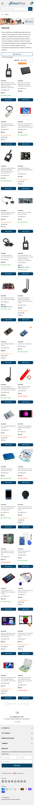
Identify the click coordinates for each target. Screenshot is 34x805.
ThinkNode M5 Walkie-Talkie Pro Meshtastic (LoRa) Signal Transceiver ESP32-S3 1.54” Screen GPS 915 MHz (8, 171)
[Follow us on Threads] (25, 781)
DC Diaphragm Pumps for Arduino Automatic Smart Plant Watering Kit (8, 125)
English (20, 773)
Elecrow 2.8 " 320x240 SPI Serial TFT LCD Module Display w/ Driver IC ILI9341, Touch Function (25, 125)
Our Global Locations (6, 773)
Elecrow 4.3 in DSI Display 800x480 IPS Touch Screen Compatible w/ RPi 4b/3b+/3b (24, 84)
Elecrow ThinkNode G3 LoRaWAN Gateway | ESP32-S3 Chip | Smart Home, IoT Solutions (8, 388)
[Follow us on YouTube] (15, 781)
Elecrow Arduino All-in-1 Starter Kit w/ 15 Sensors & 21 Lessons (25, 469)
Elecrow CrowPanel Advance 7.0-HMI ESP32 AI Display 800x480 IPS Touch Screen (8, 635)
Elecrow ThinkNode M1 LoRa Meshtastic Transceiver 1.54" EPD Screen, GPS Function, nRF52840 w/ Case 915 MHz (8, 85)
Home (2, 14)
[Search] (30, 9)
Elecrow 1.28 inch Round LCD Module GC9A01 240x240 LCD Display (25, 508)
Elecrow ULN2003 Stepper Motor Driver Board (8, 427)
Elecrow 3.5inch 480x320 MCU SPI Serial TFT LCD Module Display (25, 428)
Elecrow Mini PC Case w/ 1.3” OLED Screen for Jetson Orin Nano (7, 552)
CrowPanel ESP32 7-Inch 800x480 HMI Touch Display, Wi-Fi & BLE (8, 592)
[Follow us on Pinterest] (12, 781)
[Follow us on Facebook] (3, 781)
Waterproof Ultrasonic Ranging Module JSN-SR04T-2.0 (8, 213)
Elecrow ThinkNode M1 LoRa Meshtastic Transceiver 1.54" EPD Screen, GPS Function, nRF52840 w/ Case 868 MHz (25, 258)
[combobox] (15, 9)
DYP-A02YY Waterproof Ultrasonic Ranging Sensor (7, 256)
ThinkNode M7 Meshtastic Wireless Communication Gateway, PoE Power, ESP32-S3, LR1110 (25, 300)
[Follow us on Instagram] (9, 781)
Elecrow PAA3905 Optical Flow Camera (8, 344)
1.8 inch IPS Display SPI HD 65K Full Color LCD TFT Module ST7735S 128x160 (8, 508)
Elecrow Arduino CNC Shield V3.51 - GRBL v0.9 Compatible (8, 298)
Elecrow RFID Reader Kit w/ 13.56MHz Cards (24, 551)
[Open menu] (2, 3)
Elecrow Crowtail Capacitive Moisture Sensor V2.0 (24, 387)
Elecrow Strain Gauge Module (24, 343)
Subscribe (17, 765)
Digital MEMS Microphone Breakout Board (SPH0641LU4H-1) (25, 170)
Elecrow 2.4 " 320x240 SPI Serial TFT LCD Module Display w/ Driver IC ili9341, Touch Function (8, 679)
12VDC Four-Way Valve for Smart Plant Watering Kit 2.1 (25, 591)
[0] (31, 4)
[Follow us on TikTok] (18, 781)
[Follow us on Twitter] (6, 781)
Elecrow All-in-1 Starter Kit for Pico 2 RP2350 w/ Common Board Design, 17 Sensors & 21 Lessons (25, 680)
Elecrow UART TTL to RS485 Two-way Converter (24, 213)
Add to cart (8, 99)
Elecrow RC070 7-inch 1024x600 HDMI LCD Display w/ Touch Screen (25, 635)
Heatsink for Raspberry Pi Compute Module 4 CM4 (6, 469)
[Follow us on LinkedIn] (21, 781)
